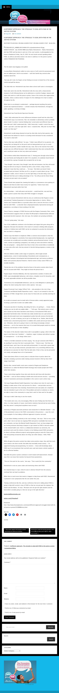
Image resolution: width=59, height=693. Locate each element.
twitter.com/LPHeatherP (11, 498)
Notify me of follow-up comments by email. (18, 608)
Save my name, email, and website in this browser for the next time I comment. (29, 604)
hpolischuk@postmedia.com (12, 494)
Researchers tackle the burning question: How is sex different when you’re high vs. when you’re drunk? (42, 531)
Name (5, 588)
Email (5, 593)
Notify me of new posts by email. (15, 612)
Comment (7, 562)
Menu (8, 7)
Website (6, 599)
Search (6, 636)
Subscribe (50, 627)
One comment (17, 33)
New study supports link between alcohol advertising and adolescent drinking (15, 530)
